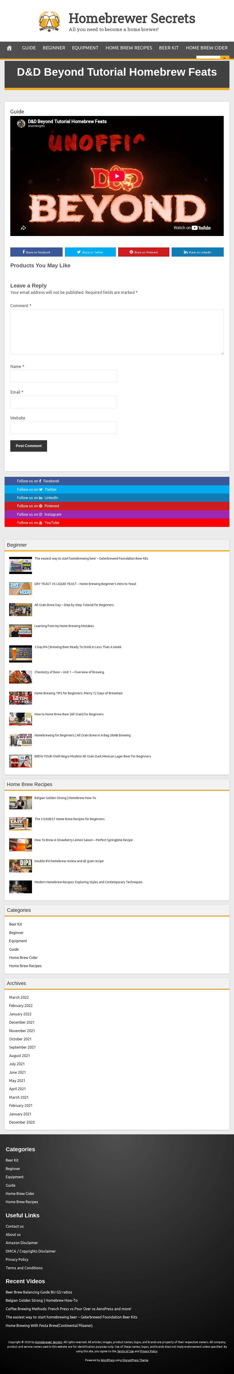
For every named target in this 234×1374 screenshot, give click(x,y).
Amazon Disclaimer (22, 1243)
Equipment (85, 47)
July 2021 (17, 1064)
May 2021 (17, 1081)
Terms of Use (125, 1351)
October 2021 (20, 1039)
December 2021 (22, 1022)
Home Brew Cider (207, 47)
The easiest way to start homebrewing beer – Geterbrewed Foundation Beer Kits (71, 1317)
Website (17, 418)
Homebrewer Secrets (132, 17)
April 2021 (17, 1089)
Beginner (54, 47)
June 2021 (17, 1072)
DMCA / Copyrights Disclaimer (31, 1251)
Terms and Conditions (24, 1268)
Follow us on (38, 481)
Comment (20, 305)
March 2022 (19, 997)
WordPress (107, 1360)
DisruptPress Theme (135, 1360)
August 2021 (19, 1056)
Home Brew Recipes (129, 47)
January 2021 (20, 1114)
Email (16, 392)
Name (17, 366)
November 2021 (22, 1031)
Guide (29, 47)
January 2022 (20, 1014)
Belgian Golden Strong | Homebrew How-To (42, 1300)
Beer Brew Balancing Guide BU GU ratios (39, 1292)
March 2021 (19, 1097)
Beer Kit (169, 47)
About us (13, 1234)
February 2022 (21, 1006)
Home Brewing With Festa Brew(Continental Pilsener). (49, 1325)
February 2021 (21, 1105)
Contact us (15, 1226)
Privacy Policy (17, 1259)
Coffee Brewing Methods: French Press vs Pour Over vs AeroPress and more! (68, 1309)
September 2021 (22, 1047)
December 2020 (22, 1122)
